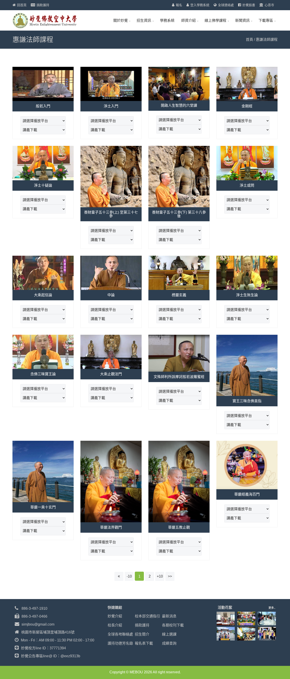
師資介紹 (188, 20)
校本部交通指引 (147, 616)
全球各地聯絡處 (120, 634)
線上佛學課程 (215, 20)
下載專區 (266, 20)
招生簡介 (142, 634)
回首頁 (22, 5)
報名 (179, 5)
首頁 (249, 39)
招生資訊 (144, 20)
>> (170, 576)
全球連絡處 (226, 5)
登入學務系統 (199, 5)
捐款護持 (42, 5)
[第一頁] (118, 576)
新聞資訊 (242, 20)
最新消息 (169, 616)
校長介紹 (115, 625)
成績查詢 (169, 643)
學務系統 (167, 20)
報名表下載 (144, 643)
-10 (129, 576)
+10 (160, 576)
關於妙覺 (120, 20)
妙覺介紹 (115, 616)
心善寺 (269, 5)
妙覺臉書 (248, 5)
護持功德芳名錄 (120, 643)
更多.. (271, 607)
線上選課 (169, 634)
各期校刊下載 (173, 625)
